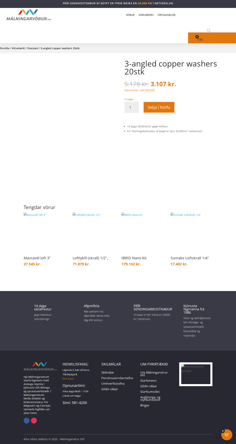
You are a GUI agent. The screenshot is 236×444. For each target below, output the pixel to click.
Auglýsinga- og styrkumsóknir (150, 399)
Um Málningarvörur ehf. (154, 374)
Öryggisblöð (167, 15)
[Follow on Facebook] (27, 421)
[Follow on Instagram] (34, 421)
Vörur (130, 15)
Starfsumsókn (150, 392)
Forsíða (4, 48)
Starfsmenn (148, 381)
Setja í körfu (159, 107)
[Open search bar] (209, 30)
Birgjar (145, 405)
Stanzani (32, 48)
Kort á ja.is (68, 378)
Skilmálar (107, 373)
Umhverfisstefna (112, 384)
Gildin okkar (109, 389)
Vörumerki (146, 15)
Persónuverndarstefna (117, 378)
